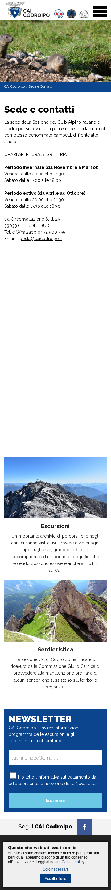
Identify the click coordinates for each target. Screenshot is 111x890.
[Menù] (100, 16)
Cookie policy (73, 862)
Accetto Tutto (55, 878)
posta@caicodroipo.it (40, 238)
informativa (48, 777)
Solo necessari (55, 869)
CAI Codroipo (14, 87)
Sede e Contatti (40, 87)
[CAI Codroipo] (27, 16)
